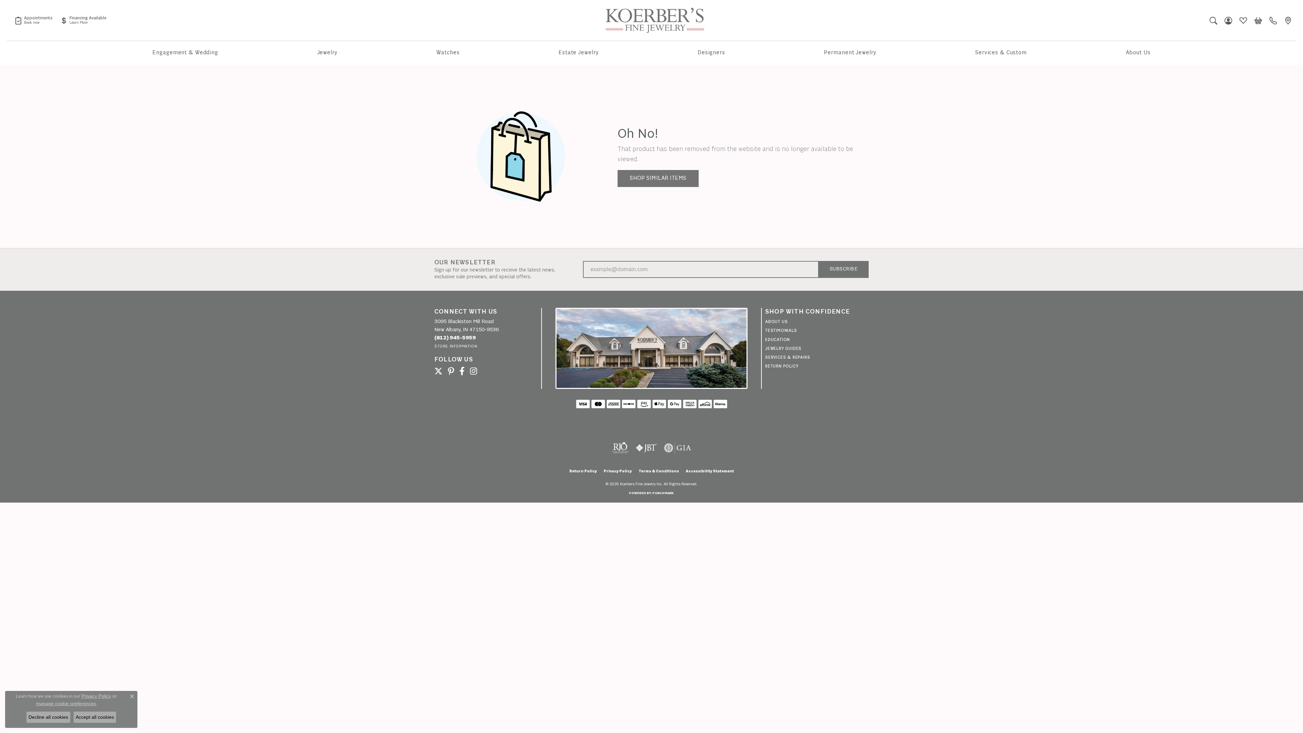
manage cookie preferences (66, 703)
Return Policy (781, 366)
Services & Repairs (787, 357)
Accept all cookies (95, 717)
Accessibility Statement (710, 471)
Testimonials (781, 330)
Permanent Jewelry (850, 53)
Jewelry (327, 53)
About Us (1138, 53)
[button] (1213, 20)
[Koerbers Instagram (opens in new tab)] (473, 371)
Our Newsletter (464, 262)
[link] (33, 20)
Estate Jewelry (579, 53)
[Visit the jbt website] (646, 447)
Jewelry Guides (783, 348)
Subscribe (843, 269)
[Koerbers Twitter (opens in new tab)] (438, 371)
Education (777, 340)
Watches (447, 53)
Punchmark (663, 493)
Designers (711, 53)
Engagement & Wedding (185, 53)
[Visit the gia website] (677, 447)
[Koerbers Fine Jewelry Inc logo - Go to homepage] (655, 20)
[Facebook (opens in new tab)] (462, 371)
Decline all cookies (48, 717)
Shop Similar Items (658, 178)
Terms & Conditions (659, 471)
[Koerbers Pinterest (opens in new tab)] (451, 371)
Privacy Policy (618, 471)
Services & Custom (1001, 53)
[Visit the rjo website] (620, 447)
